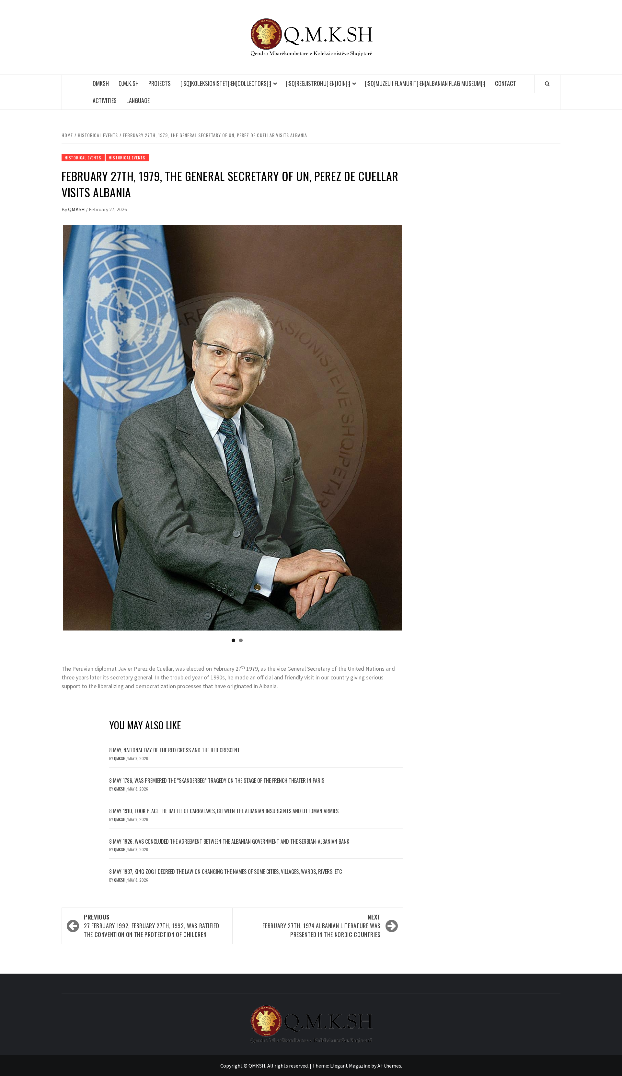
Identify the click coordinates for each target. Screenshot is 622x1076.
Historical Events (83, 157)
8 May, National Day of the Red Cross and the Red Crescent (174, 750)
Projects (159, 83)
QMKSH (101, 83)
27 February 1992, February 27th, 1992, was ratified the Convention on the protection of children (151, 926)
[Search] (547, 83)
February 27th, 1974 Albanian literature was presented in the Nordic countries (321, 926)
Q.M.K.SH (129, 83)
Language (138, 100)
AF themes (389, 1065)
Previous (53, 427)
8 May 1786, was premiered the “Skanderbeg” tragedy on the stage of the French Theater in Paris (216, 780)
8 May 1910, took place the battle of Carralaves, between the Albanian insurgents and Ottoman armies (224, 811)
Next (411, 427)
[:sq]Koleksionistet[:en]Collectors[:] (225, 83)
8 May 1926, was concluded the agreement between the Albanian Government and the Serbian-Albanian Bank (229, 841)
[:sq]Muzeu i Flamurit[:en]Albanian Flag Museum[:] (425, 83)
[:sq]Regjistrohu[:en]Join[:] (318, 83)
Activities (105, 100)
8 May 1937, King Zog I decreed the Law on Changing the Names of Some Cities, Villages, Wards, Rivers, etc (225, 871)
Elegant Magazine (350, 1065)
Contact (505, 83)
